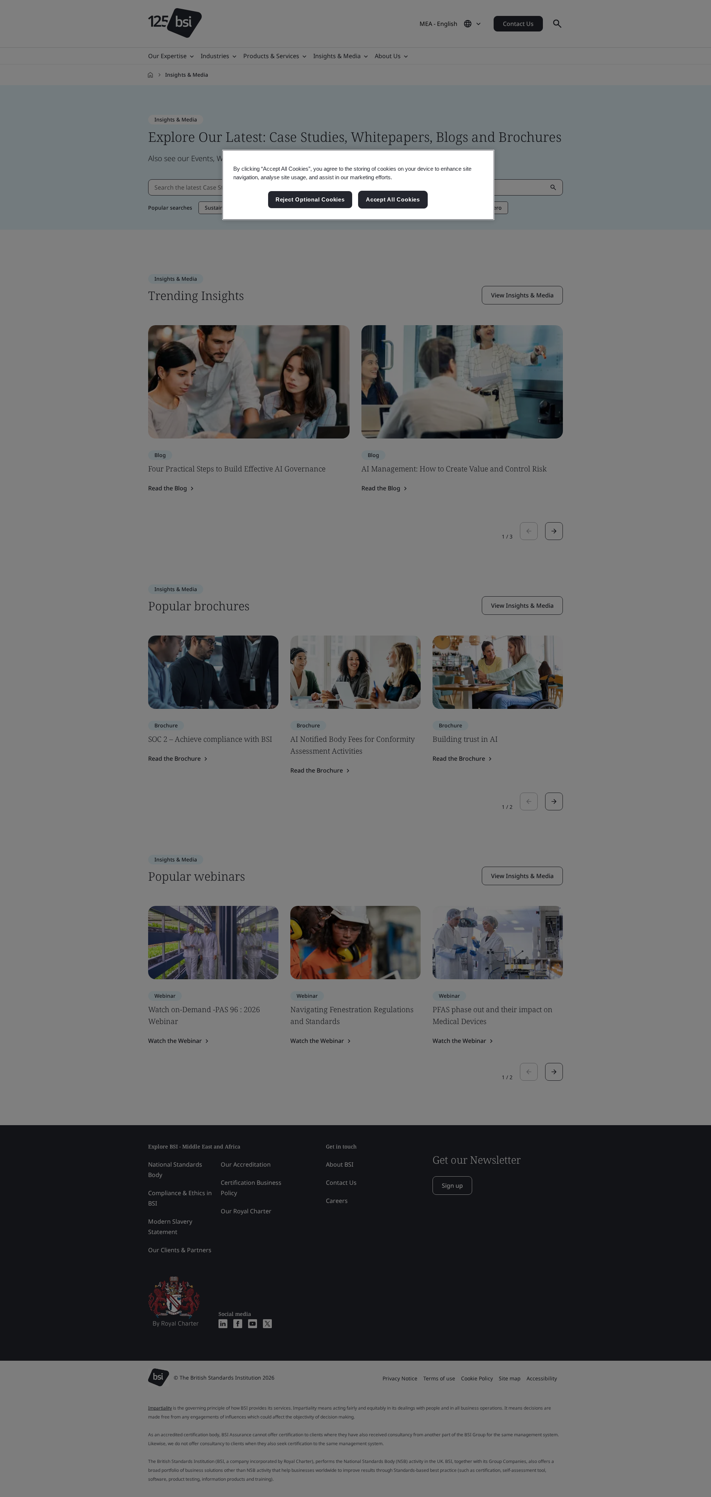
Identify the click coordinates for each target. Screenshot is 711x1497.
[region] (358, 185)
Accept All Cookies (393, 199)
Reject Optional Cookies (310, 199)
